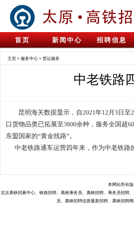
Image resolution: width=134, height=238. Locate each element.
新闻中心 (67, 40)
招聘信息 (112, 40)
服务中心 (29, 58)
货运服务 (51, 58)
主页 (12, 58)
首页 (22, 40)
